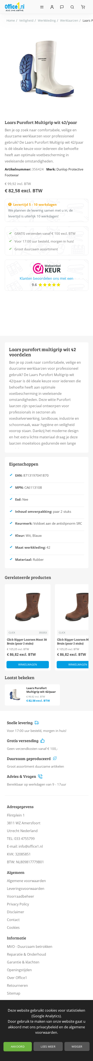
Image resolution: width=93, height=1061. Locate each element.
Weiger (77, 1046)
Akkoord (17, 1046)
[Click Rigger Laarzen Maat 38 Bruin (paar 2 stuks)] (27, 607)
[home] (10, 20)
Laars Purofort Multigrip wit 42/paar (41, 690)
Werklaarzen (69, 20)
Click (12, 632)
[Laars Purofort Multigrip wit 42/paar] (15, 695)
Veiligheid (26, 20)
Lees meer (48, 1046)
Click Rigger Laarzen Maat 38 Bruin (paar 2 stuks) (27, 641)
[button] (27, 664)
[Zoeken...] (72, 7)
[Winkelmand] (83, 7)
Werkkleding (47, 20)
